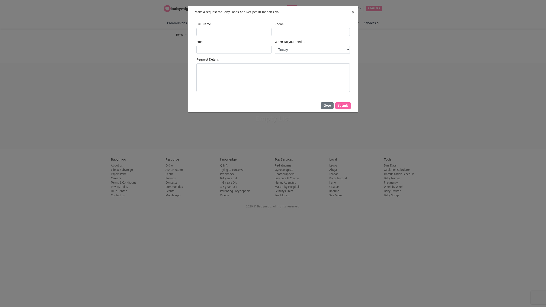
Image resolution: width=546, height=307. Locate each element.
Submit (343, 105)
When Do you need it (290, 42)
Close (327, 105)
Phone (279, 24)
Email (200, 42)
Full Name (203, 24)
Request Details (207, 59)
